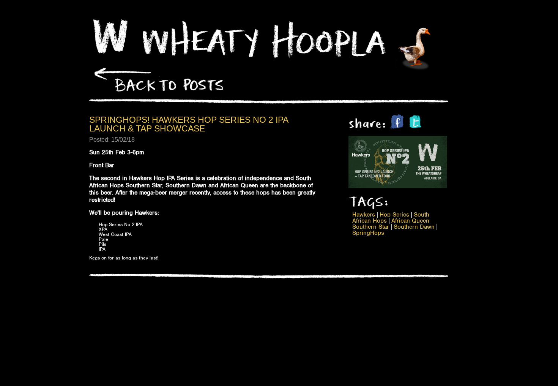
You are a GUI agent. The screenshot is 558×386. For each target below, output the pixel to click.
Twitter (415, 121)
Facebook (397, 121)
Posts (156, 75)
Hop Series (394, 214)
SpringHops (368, 233)
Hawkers (363, 214)
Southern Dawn (414, 227)
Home (110, 36)
